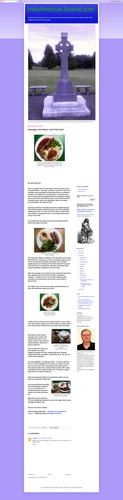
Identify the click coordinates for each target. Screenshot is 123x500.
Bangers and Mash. (55, 413)
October (82, 259)
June (81, 266)
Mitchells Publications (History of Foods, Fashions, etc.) (86, 302)
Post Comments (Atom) (41, 477)
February (82, 275)
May (81, 268)
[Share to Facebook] (56, 428)
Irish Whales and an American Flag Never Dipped (86, 285)
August (82, 264)
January (82, 277)
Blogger (80, 487)
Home (49, 474)
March (82, 273)
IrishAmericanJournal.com (61, 9)
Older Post (68, 474)
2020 (80, 251)
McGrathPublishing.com (84, 300)
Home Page (81, 191)
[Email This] (50, 428)
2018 (80, 255)
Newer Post (31, 474)
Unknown (35, 438)
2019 (80, 253)
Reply (34, 444)
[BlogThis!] (52, 428)
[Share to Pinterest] (58, 428)
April (81, 271)
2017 (80, 289)
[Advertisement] (86, 154)
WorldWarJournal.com (84, 308)
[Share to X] (54, 428)
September (83, 262)
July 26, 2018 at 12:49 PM (45, 438)
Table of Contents (82, 189)
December (83, 257)
